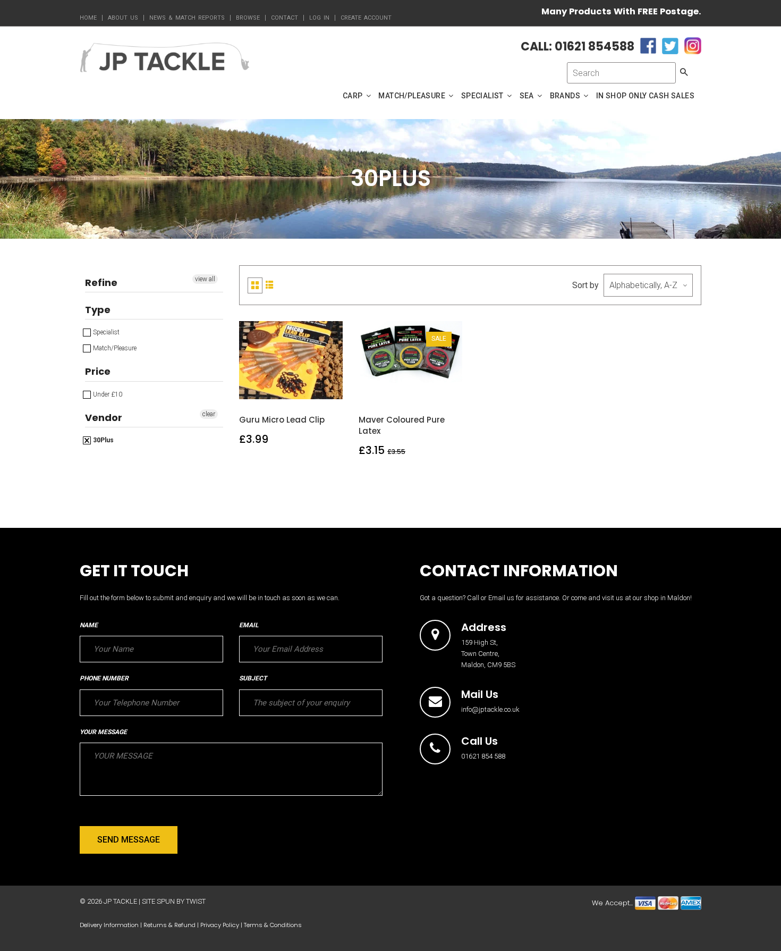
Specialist (105, 332)
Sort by (585, 285)
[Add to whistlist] (266, 389)
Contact (284, 18)
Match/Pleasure (114, 348)
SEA (528, 95)
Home (88, 18)
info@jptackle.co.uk (490, 709)
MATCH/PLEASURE (412, 95)
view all (205, 279)
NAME (89, 625)
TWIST (196, 901)
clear (208, 414)
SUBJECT (253, 678)
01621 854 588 (483, 756)
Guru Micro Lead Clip (282, 419)
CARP (353, 95)
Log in (319, 18)
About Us (123, 18)
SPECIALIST (483, 95)
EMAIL (248, 625)
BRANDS (566, 95)
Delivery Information (109, 925)
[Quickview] (316, 389)
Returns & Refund (169, 925)
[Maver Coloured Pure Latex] (411, 389)
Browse (248, 18)
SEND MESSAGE (128, 840)
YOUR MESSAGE (103, 732)
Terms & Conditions (273, 925)
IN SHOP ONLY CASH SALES (645, 95)
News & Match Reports (187, 18)
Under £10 (106, 394)
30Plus (102, 440)
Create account (366, 18)
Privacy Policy (219, 925)
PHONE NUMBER (104, 678)
